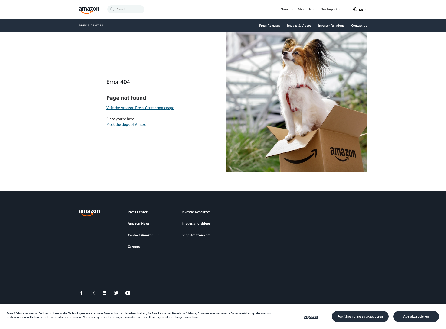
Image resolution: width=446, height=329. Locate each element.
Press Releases (269, 25)
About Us (304, 9)
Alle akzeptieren (416, 316)
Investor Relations (331, 25)
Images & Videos (299, 25)
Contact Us (359, 25)
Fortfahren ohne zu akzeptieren (360, 316)
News (285, 9)
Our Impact (329, 9)
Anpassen (311, 316)
